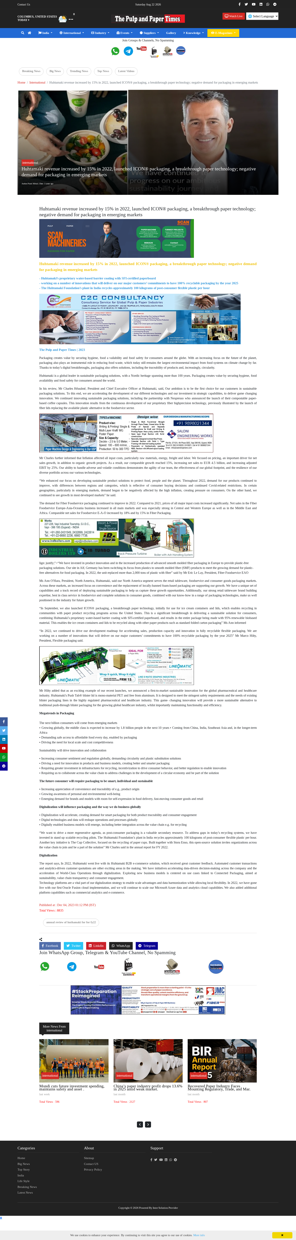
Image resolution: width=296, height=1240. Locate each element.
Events (125, 33)
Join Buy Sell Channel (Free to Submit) (181, 972)
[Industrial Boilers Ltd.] (116, 537)
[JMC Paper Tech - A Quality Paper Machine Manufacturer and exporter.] (148, 999)
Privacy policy (93, 1169)
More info (199, 1235)
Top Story (24, 1169)
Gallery (171, 33)
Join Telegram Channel (78, 970)
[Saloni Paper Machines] (126, 432)
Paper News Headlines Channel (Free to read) (230, 971)
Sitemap (89, 1158)
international (37, 82)
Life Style (24, 1181)
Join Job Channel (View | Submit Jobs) (140, 972)
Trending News (79, 71)
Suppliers (149, 33)
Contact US (91, 1164)
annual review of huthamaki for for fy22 (71, 922)
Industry (100, 33)
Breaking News (31, 71)
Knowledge (193, 33)
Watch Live (235, 16)
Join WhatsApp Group (50, 971)
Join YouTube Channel (105, 969)
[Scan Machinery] (116, 238)
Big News (55, 71)
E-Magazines (223, 33)
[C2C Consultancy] (140, 318)
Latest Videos (126, 71)
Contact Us (24, 4)
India (45, 33)
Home (21, 82)
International (72, 33)
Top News (103, 71)
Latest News (25, 1192)
